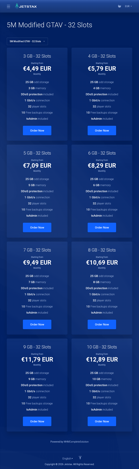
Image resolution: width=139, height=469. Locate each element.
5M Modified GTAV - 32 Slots (25, 41)
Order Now (37, 130)
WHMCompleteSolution (76, 441)
